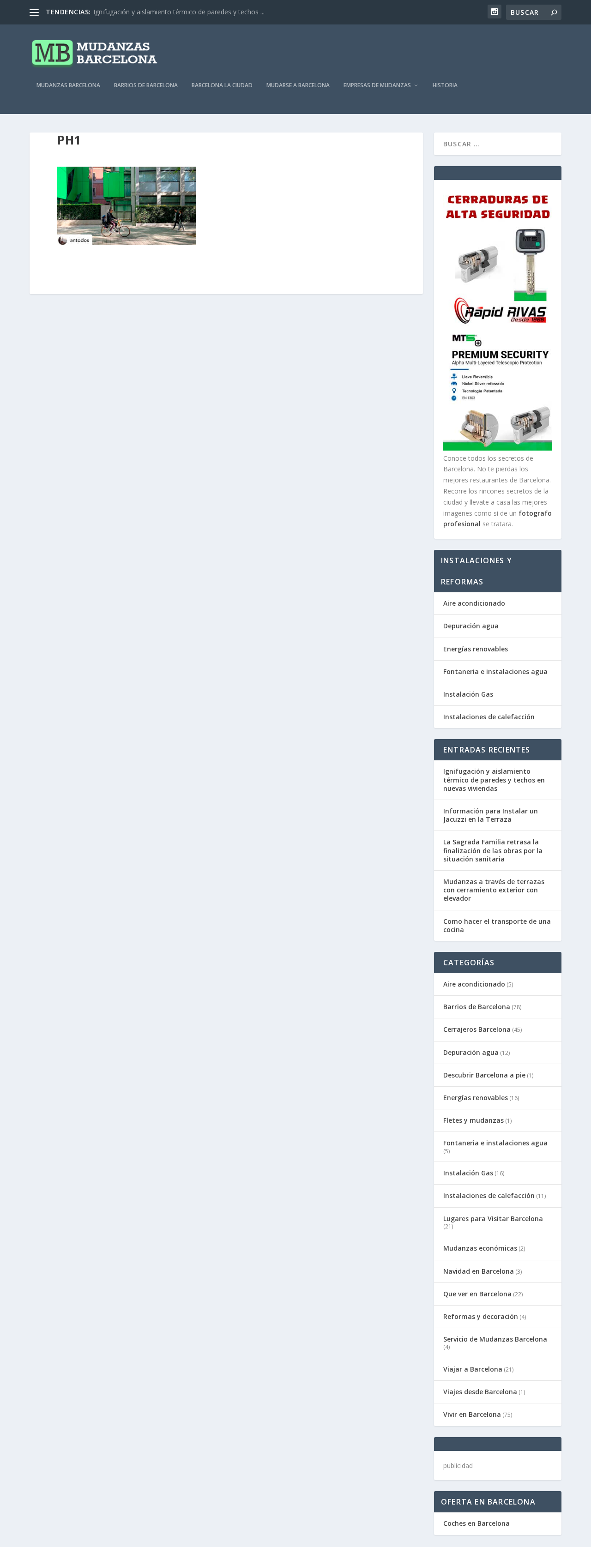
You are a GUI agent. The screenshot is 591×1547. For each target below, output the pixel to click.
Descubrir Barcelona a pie (484, 1075)
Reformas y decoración (480, 1316)
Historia (445, 85)
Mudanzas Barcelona (68, 85)
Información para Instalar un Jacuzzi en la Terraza (490, 815)
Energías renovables (475, 648)
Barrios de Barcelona (146, 85)
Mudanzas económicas (480, 1248)
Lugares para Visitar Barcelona (493, 1218)
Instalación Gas (468, 694)
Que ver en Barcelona (477, 1293)
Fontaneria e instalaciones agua (495, 671)
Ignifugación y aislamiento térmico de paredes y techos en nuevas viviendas (494, 779)
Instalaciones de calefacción (489, 716)
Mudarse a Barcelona (298, 85)
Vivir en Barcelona (472, 1414)
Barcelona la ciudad (222, 85)
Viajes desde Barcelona (480, 1391)
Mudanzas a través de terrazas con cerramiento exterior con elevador (493, 890)
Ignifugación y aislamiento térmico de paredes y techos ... (179, 11)
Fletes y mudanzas (473, 1120)
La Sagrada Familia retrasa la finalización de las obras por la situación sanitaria (493, 850)
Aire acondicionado (474, 603)
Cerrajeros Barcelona (477, 1029)
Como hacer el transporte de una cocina (497, 925)
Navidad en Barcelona (478, 1271)
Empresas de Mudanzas (377, 85)
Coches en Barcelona (476, 1523)
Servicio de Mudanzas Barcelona (495, 1339)
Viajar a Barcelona (472, 1369)
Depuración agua (471, 625)
